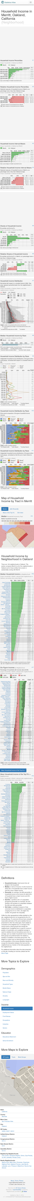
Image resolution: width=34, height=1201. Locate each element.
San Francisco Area (7, 1121)
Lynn (9, 1166)
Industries (5, 1024)
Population (6, 972)
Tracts (13, 1057)
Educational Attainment (9, 1037)
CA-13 (3, 1141)
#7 (33, 280)
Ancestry (5, 996)
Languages (6, 1000)
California (4, 1111)
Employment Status (8, 1012)
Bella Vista (13, 1162)
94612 (12, 1131)
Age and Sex (6, 976)
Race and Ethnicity (8, 980)
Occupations (6, 1020)
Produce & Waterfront (17, 1166)
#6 (33, 253)
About (12, 1181)
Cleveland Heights (14, 1155)
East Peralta (28, 1155)
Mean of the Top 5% (9, 513)
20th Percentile (14, 509)
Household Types (8, 984)
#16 (33, 573)
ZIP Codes (6, 1057)
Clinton (23, 1155)
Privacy (21, 1181)
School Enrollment (8, 1041)
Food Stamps (6, 1016)
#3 (33, 143)
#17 (33, 667)
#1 (33, 60)
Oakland (4, 1126)
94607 (8, 1131)
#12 (32, 516)
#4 (33, 167)
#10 (33, 410)
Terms (16, 1181)
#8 (33, 335)
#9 (33, 356)
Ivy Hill (4, 1157)
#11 (33, 450)
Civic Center (5, 1155)
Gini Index (20, 513)
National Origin (7, 992)
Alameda (4, 1116)
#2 (33, 86)
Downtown (26, 1162)
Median (5, 509)
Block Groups (22, 1057)
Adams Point (5, 1162)
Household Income (8, 1008)
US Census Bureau (21, 1188)
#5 (33, 225)
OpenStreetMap (17, 1189)
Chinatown (20, 1162)
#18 (33, 775)
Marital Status (7, 988)
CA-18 (3, 1151)
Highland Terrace (15, 1164)
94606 (3, 1131)
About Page (4, 953)
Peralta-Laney (16, 1157)
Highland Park (6, 1164)
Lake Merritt (24, 1164)
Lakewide (9, 1157)
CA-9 (3, 1146)
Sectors (5, 1028)
